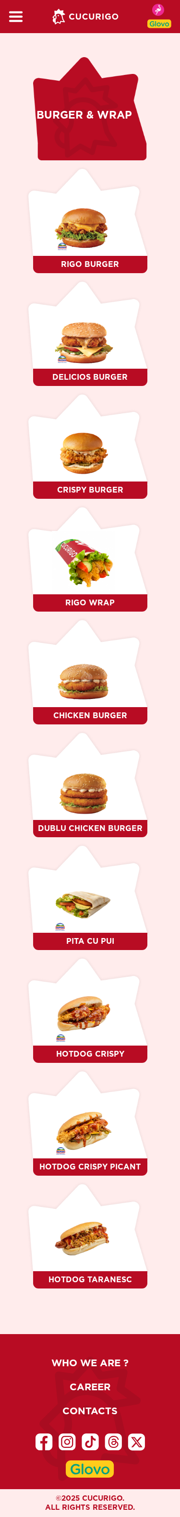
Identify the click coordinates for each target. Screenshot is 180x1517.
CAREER (90, 1387)
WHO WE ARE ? (90, 1363)
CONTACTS (90, 1411)
